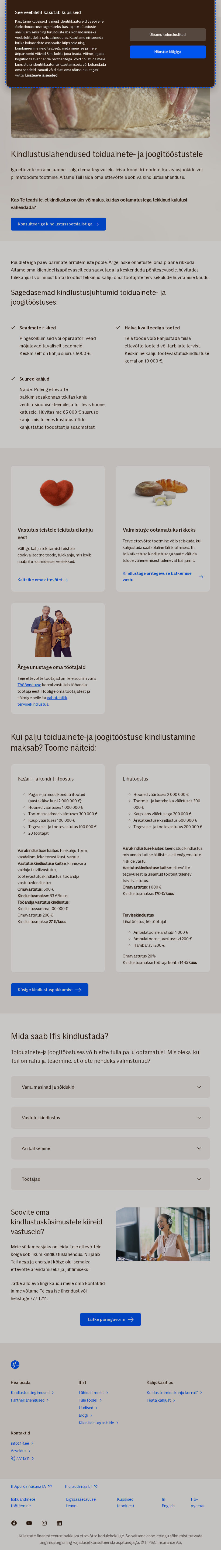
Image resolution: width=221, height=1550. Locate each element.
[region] (110, 43)
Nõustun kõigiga (167, 52)
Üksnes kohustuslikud (168, 34)
